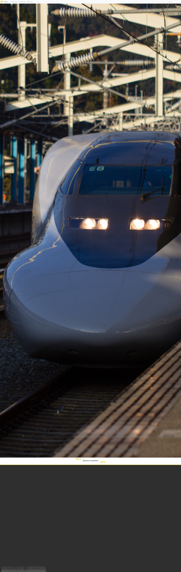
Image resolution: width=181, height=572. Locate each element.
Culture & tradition (22, 1)
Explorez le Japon (14, 1)
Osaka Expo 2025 (30, 1)
